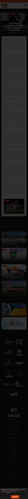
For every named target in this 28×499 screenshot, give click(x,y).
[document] (14, 249)
